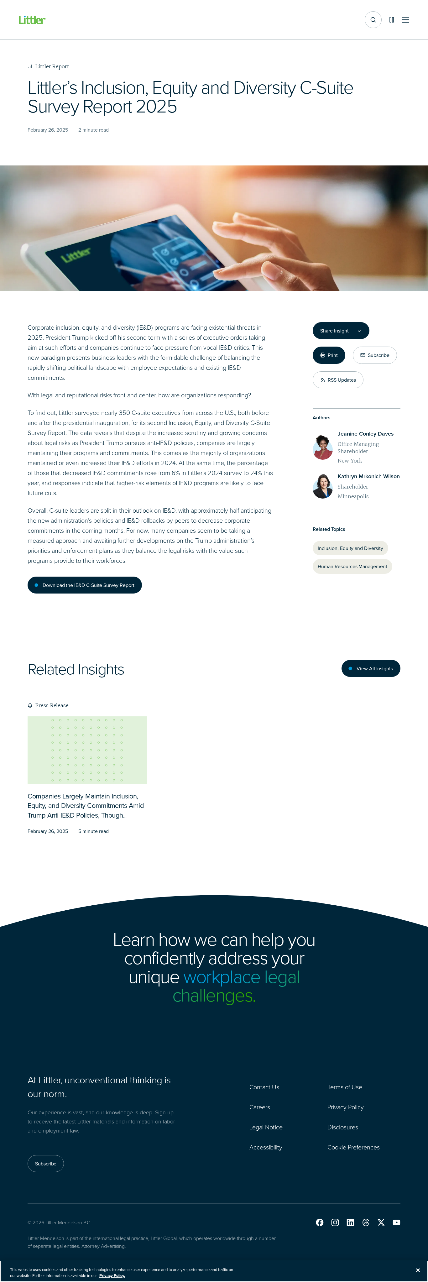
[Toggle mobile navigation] (405, 20)
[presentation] (87, 749)
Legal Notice (266, 1126)
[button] (320, 1222)
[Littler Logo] (32, 20)
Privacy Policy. (112, 1276)
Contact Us (264, 1086)
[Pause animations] (391, 19)
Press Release (52, 705)
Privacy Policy (345, 1106)
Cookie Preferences (353, 1147)
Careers (259, 1106)
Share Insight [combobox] (334, 330)
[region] (214, 1271)
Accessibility (265, 1147)
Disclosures (342, 1126)
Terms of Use (344, 1086)
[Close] (418, 1270)
